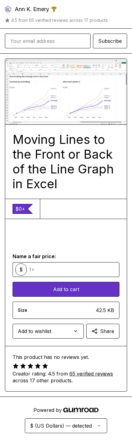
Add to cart (66, 289)
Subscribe (110, 41)
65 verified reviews (91, 374)
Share (107, 331)
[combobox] (48, 331)
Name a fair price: (34, 256)
